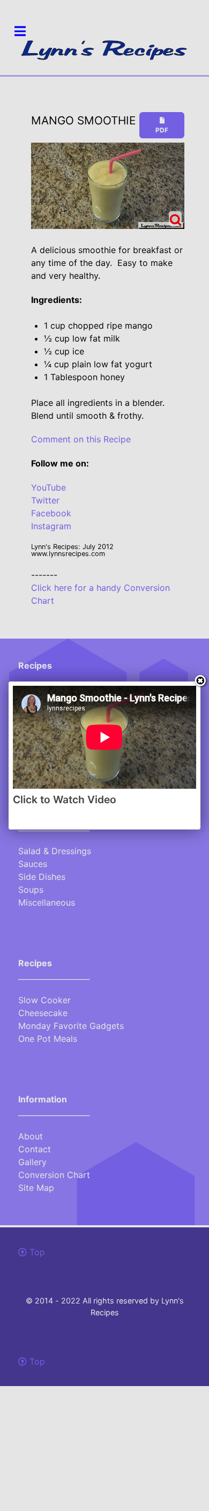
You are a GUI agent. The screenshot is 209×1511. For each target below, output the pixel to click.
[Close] (200, 681)
